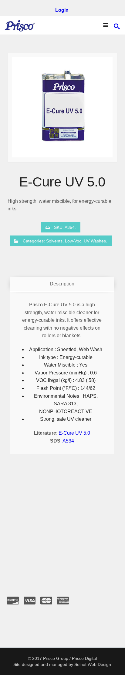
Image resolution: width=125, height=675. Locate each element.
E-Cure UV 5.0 (74, 433)
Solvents (54, 241)
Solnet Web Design (92, 664)
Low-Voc (73, 241)
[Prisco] (20, 25)
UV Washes (95, 241)
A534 (68, 440)
